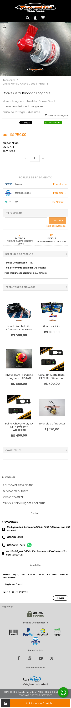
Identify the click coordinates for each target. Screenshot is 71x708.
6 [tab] (56, 72)
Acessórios (9, 80)
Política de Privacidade (18, 485)
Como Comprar (13, 497)
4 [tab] (49, 72)
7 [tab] (60, 72)
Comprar (21, 319)
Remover (23, 592)
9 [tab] (66, 72)
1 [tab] (39, 72)
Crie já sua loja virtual (35, 684)
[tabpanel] (35, 49)
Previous (2, 50)
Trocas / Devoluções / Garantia (24, 503)
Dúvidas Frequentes (15, 491)
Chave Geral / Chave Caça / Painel (24, 83)
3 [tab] (46, 72)
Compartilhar (54, 122)
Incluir (10, 592)
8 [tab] (63, 72)
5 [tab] (53, 72)
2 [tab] (42, 72)
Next (68, 50)
